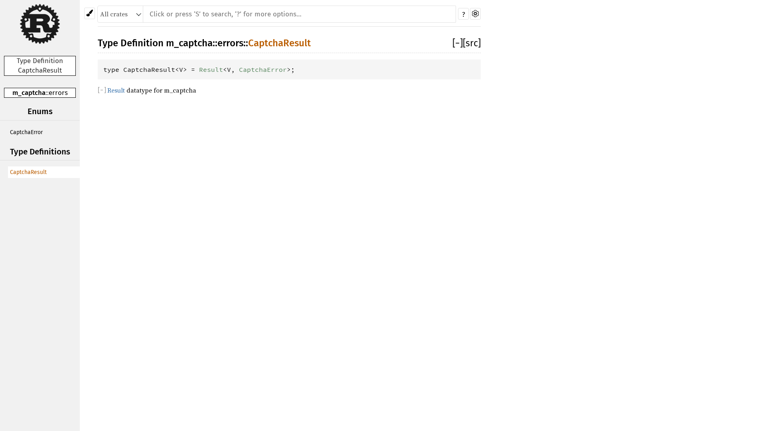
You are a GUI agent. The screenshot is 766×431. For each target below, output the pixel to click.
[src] (472, 43)
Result (211, 69)
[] (457, 43)
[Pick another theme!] (89, 13)
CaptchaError (26, 132)
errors (58, 93)
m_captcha (28, 93)
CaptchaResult (28, 172)
